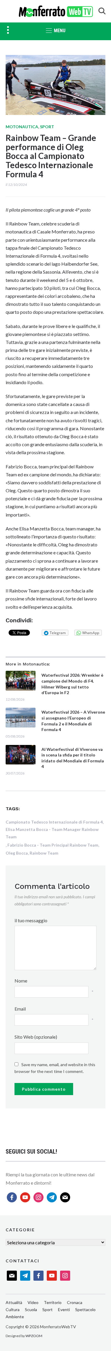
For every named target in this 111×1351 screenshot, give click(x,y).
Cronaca (74, 1302)
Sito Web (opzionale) (36, 1037)
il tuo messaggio (31, 920)
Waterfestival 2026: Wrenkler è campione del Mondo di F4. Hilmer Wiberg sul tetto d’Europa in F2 (72, 684)
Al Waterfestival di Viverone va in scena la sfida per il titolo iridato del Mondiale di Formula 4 (72, 758)
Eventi (64, 1309)
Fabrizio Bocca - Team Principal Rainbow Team (52, 844)
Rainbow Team (44, 852)
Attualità (14, 1302)
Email (20, 1008)
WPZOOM (33, 1336)
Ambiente (15, 1316)
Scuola (31, 1309)
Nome (21, 980)
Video (33, 1302)
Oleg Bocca (17, 852)
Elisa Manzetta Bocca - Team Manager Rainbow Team (52, 833)
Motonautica (22, 126)
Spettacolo (85, 1309)
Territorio (53, 1302)
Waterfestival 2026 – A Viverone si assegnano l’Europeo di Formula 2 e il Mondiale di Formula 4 (73, 720)
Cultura (13, 1309)
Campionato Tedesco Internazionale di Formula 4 (54, 821)
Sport (47, 126)
